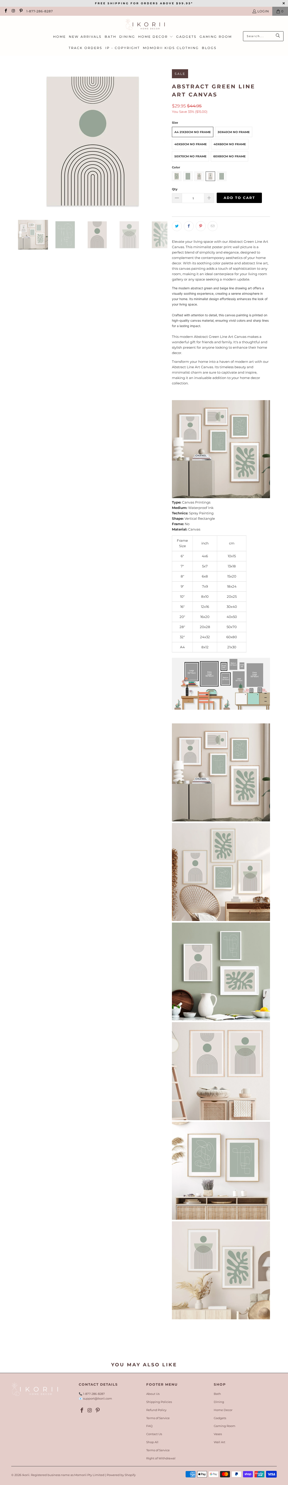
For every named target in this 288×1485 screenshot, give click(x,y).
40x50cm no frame (190, 144)
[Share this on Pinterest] (201, 226)
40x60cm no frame (230, 144)
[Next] (164, 141)
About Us (153, 1394)
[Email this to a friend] (213, 226)
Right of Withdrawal (161, 1458)
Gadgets (220, 1418)
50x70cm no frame (190, 156)
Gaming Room (224, 1426)
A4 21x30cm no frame (192, 132)
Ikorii (25, 1475)
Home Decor (223, 1410)
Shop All (152, 1442)
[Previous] (21, 141)
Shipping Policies (159, 1402)
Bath (217, 1394)
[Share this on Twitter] (177, 226)
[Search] (278, 36)
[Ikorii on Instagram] (13, 11)
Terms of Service (158, 1418)
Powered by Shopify (121, 1475)
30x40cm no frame (234, 132)
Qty (175, 189)
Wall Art (219, 1442)
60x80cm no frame (229, 156)
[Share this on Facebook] (189, 226)
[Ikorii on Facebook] (5, 11)
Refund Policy (156, 1410)
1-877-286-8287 (39, 11)
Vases (218, 1434)
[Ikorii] (144, 24)
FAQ (149, 1426)
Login (263, 11)
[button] (155, 36)
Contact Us (154, 1434)
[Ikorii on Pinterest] (20, 11)
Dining (219, 1402)
